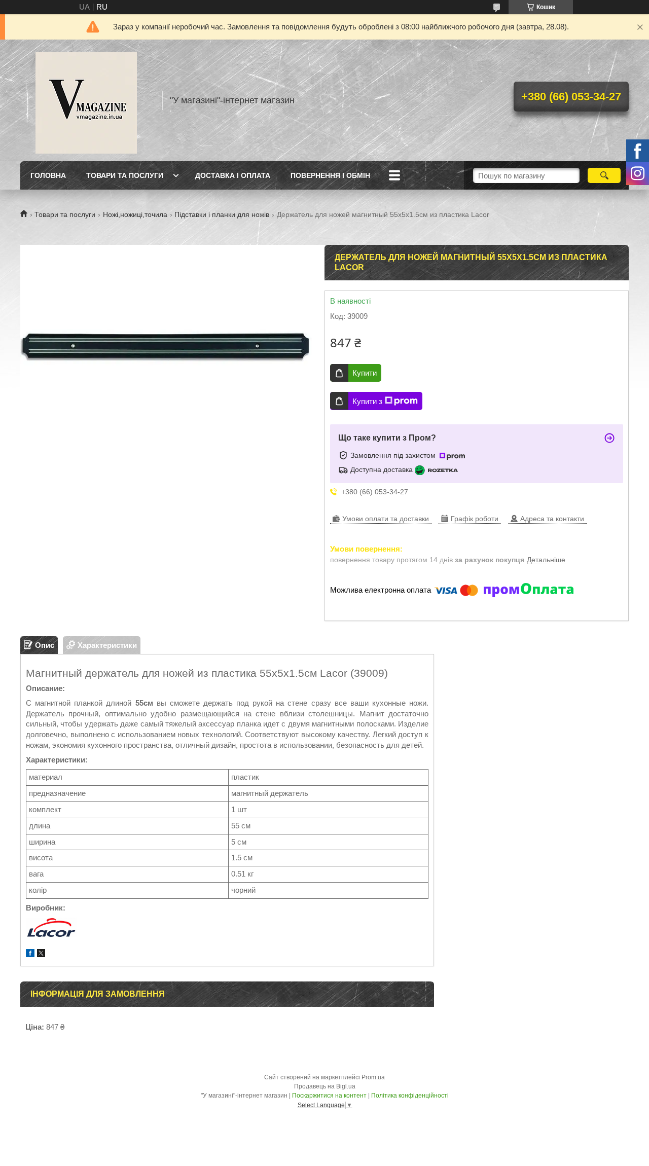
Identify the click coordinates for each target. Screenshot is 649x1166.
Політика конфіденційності (410, 1095)
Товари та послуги (124, 175)
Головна (48, 175)
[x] (41, 954)
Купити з (367, 401)
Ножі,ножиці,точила (135, 214)
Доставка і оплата (232, 175)
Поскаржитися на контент (329, 1095)
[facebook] (30, 954)
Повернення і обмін (330, 175)
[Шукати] (604, 175)
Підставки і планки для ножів (221, 214)
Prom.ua (373, 1077)
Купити (364, 373)
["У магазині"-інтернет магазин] (86, 100)
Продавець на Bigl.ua (324, 1086)
